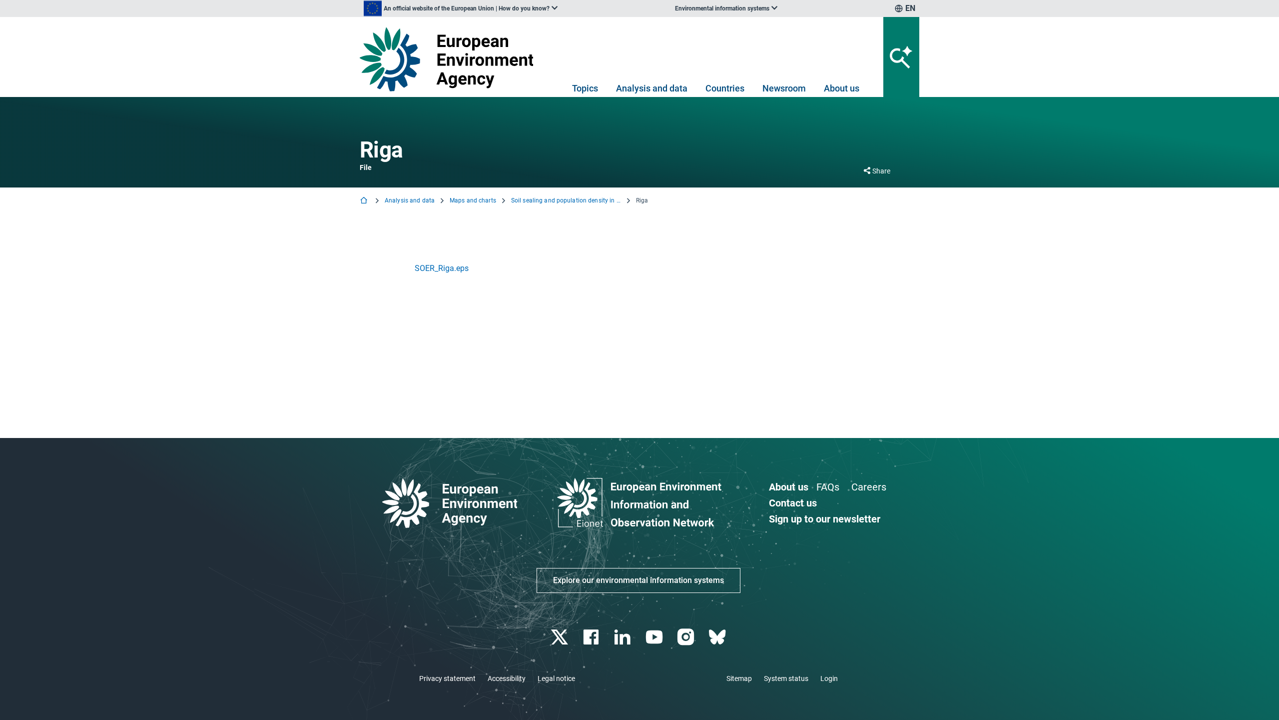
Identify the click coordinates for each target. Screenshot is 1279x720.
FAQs (827, 487)
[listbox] (461, 8)
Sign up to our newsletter (824, 519)
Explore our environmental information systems (638, 580)
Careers (868, 487)
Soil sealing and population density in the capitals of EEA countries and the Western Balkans (566, 200)
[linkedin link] (624, 637)
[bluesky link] (718, 637)
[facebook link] (592, 637)
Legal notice (556, 678)
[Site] (450, 59)
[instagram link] (686, 637)
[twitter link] (560, 637)
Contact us (793, 503)
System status (786, 678)
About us (841, 88)
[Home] (365, 201)
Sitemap (739, 678)
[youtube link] (655, 637)
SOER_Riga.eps (442, 268)
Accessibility (507, 678)
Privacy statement (447, 678)
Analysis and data (651, 88)
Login (829, 678)
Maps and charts (473, 200)
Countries (724, 88)
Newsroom (784, 88)
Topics (585, 88)
